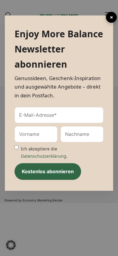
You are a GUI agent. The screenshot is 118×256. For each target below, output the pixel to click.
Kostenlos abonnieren (48, 171)
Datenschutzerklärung (43, 156)
